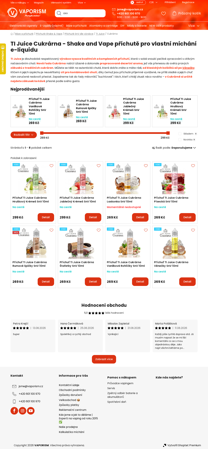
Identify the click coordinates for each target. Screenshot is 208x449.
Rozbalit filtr (22, 135)
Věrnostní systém (61, 2)
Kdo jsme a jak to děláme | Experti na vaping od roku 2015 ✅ (78, 418)
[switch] (138, 2)
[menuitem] (22, 26)
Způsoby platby (69, 405)
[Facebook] (14, 411)
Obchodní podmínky (72, 390)
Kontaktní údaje (69, 385)
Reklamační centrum (72, 410)
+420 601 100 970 (128, 13)
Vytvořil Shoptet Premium (184, 445)
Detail (46, 217)
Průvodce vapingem (120, 383)
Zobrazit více (104, 359)
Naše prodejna (68, 427)
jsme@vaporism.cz (130, 9)
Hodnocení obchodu (104, 305)
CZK (151, 2)
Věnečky (188, 68)
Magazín (39, 2)
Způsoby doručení (70, 395)
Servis (111, 388)
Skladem (190, 133)
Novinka (189, 139)
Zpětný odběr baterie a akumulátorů (122, 395)
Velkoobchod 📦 (69, 400)
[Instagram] (22, 411)
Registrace (188, 2)
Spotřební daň (116, 402)
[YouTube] (31, 411)
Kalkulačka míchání (71, 432)
